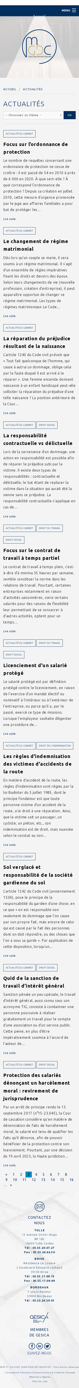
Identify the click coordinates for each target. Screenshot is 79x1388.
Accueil (9, 89)
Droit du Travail (49, 528)
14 (53, 1180)
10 (15, 1180)
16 (72, 1180)
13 (43, 1180)
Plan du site (40, 1381)
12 (34, 1180)
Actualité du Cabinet (19, 133)
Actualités (33, 89)
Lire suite (9, 219)
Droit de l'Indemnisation (55, 745)
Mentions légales (40, 1377)
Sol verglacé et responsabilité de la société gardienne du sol (38, 874)
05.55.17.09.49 (44, 1280)
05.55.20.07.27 (43, 1247)
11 (24, 1180)
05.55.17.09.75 (43, 1276)
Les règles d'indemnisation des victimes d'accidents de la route (37, 763)
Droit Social (47, 425)
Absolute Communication (36, 1372)
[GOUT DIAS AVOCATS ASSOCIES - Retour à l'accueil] (39, 46)
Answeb (70, 1372)
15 (62, 1180)
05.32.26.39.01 (43, 1300)
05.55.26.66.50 (44, 1252)
